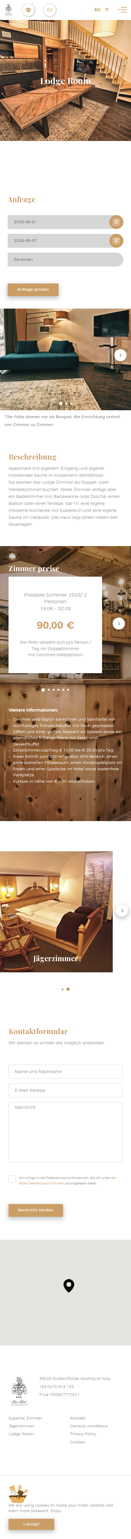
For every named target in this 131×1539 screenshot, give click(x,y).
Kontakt (78, 1418)
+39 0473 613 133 (56, 1387)
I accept (31, 1524)
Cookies (77, 1442)
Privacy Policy (83, 1434)
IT (107, 10)
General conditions (89, 1426)
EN (97, 10)
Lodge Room (21, 1434)
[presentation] (120, 355)
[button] (60, 403)
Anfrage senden (33, 290)
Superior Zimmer (25, 1418)
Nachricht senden (36, 1211)
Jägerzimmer (21, 1426)
